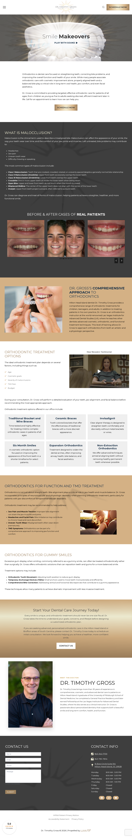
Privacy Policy (78, 819)
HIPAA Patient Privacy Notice (66, 815)
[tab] (60, 258)
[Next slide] (121, 260)
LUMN (84, 830)
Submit (10, 792)
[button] (66, 43)
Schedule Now (118, 7)
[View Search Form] (103, 7)
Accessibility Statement (58, 819)
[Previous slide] (116, 260)
